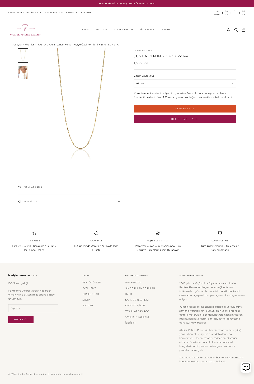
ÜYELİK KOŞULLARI (137, 317)
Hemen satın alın (185, 119)
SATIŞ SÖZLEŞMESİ (137, 299)
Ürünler (29, 44)
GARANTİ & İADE (135, 305)
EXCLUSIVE (102, 30)
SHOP (85, 30)
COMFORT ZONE (143, 50)
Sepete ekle (184, 108)
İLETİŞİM (130, 322)
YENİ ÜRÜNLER (91, 282)
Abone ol (21, 319)
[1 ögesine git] (23, 55)
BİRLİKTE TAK (147, 30)
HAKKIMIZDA (133, 282)
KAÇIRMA (86, 13)
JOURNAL (166, 30)
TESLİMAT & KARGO (137, 311)
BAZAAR (87, 305)
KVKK (128, 294)
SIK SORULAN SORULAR (140, 288)
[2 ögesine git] (23, 72)
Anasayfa (16, 44)
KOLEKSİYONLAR (123, 30)
